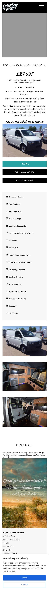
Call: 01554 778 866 (24, 172)
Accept (24, 578)
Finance (24, 164)
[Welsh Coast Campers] (10, 7)
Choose (24, 585)
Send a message (24, 180)
